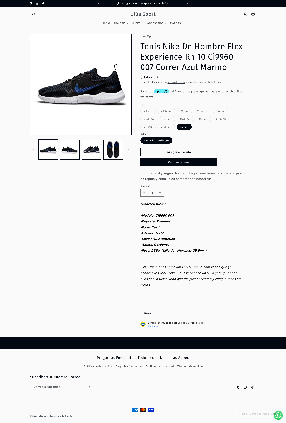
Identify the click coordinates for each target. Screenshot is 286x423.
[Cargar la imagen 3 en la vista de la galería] (92, 150)
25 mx (186, 111)
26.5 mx (151, 119)
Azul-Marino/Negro (156, 140)
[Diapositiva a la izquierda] (33, 149)
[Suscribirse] (88, 387)
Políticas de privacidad (160, 366)
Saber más (153, 325)
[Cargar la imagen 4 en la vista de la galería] (113, 150)
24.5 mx (168, 111)
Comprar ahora (178, 162)
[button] (34, 14)
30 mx (184, 126)
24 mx (150, 111)
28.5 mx (223, 119)
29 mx (150, 127)
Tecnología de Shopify (61, 416)
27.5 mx (187, 119)
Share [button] (147, 313)
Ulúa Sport (44, 416)
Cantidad (145, 185)
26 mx (222, 111)
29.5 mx (168, 127)
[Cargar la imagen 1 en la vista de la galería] (48, 150)
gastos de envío (176, 82)
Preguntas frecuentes (128, 366)
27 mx (169, 119)
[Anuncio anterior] (98, 3)
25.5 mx (204, 111)
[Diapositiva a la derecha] (128, 149)
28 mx (205, 119)
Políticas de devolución (97, 366)
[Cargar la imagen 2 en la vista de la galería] (70, 150)
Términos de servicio (190, 366)
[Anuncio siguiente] (187, 3)
